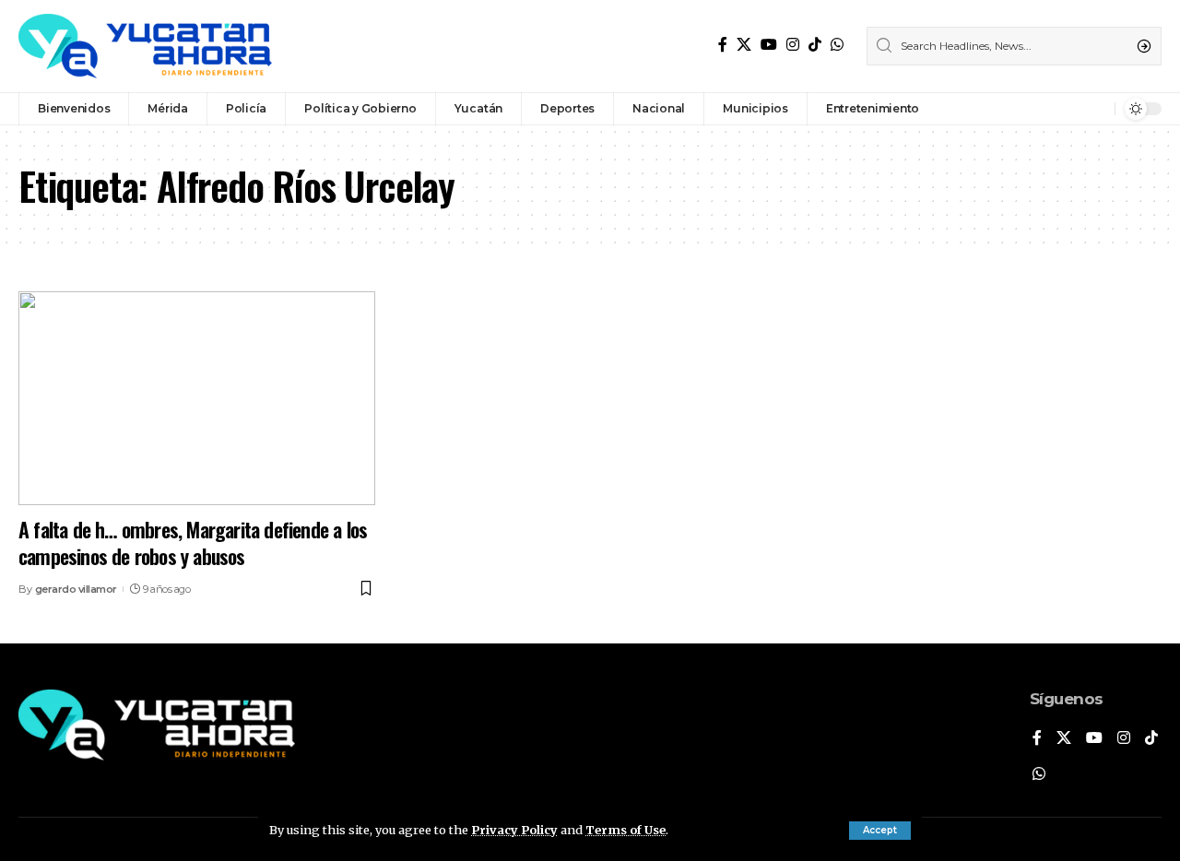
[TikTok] (815, 44)
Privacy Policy (514, 829)
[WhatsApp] (837, 44)
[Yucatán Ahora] (145, 46)
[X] (744, 44)
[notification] (1096, 109)
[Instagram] (793, 44)
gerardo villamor (76, 589)
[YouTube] (769, 44)
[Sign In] (1061, 108)
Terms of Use (625, 829)
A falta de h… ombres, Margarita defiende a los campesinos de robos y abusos (192, 542)
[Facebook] (723, 44)
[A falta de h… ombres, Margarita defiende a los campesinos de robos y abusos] (196, 398)
